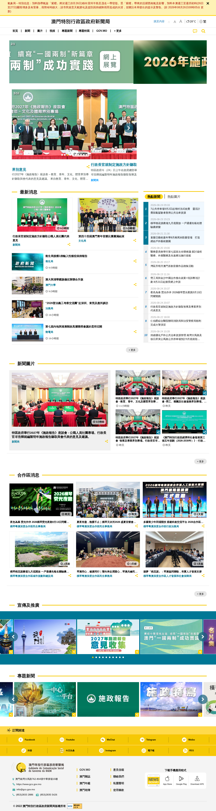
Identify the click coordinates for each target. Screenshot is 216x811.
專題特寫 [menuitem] (84, 30)
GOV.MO (84, 769)
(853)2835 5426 (48, 794)
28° (193, 21)
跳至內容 (159, 21)
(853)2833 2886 (24, 794)
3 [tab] (99, 657)
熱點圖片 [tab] (174, 196)
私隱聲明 (118, 783)
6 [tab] (109, 657)
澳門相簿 (84, 790)
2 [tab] (96, 657)
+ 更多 (132, 350)
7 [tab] (113, 657)
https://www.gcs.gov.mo (28, 784)
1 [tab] (92, 657)
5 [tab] (106, 657)
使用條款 (118, 790)
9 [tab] (120, 657)
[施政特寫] (171, 699)
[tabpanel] (108, 636)
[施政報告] (108, 699)
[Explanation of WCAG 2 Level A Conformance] (74, 806)
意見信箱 (118, 769)
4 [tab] (103, 657)
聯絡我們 (118, 776)
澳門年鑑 (84, 783)
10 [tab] (123, 657)
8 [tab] (116, 657)
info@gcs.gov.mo (26, 789)
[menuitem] (27, 31)
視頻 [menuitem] (52, 30)
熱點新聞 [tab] (153, 196)
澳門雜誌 (84, 776)
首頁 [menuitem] (15, 30)
